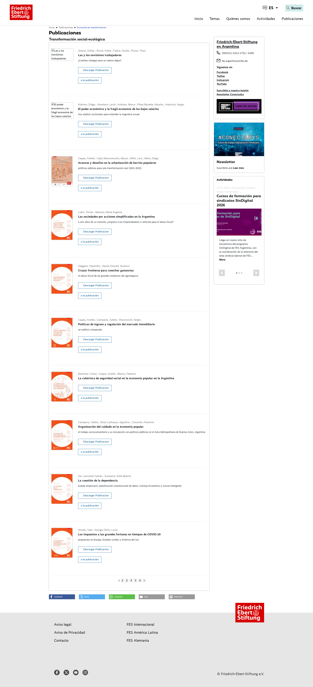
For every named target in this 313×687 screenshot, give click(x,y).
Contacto (61, 640)
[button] (222, 273)
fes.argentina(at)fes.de (235, 60)
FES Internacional (140, 624)
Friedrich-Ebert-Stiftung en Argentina (237, 44)
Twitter (221, 76)
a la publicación (90, 80)
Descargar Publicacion (96, 70)
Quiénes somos (238, 18)
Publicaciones (292, 18)
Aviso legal (62, 624)
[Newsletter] (239, 139)
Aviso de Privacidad (69, 632)
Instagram (223, 80)
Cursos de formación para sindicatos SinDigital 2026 (239, 200)
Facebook (222, 72)
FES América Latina (142, 632)
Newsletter (226, 162)
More (222, 259)
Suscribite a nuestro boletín (233, 90)
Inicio (198, 18)
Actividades (266, 18)
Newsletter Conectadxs (230, 94)
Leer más (238, 167)
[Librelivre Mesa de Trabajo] (239, 106)
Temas (214, 18)
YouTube (222, 83)
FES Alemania (138, 640)
